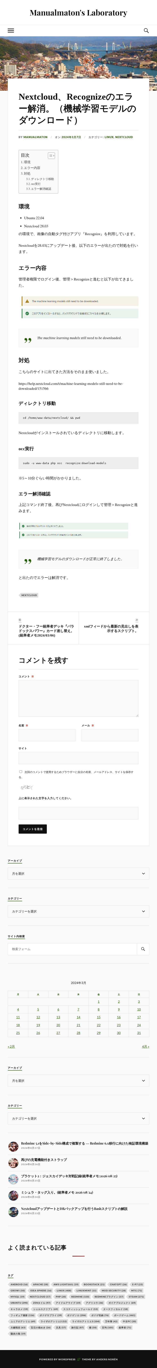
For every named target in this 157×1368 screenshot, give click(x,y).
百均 (107, 1327)
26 (38, 1033)
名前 (23, 725)
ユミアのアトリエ (23, 1321)
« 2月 (11, 1046)
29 (99, 1033)
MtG (136, 1290)
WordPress (66, 1359)
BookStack (94, 1284)
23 (119, 1025)
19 (38, 1025)
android (19, 1284)
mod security (114, 1290)
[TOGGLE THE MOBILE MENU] (11, 30)
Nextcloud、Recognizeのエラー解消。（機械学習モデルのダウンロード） (77, 108)
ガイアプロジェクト (122, 1302)
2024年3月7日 (71, 137)
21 (78, 1025)
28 (78, 1033)
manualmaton (36, 137)
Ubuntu (19, 1302)
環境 (27, 162)
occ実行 (36, 184)
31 (139, 1033)
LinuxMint (86, 1290)
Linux (109, 137)
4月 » (145, 1046)
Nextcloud (29, 595)
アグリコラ (94, 1302)
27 (58, 1033)
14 (78, 1017)
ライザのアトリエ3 (86, 1321)
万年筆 (111, 1321)
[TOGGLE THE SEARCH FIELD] (146, 30)
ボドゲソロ (76, 1315)
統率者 (125, 1327)
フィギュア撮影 (22, 1315)
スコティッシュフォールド (80, 1309)
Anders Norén (107, 1359)
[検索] (143, 949)
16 (119, 1017)
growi (18, 1290)
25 (18, 1033)
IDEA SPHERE (41, 1290)
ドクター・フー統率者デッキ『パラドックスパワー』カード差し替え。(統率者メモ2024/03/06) (46, 630)
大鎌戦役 (18, 1327)
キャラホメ (19, 1309)
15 (99, 1017)
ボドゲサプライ (51, 1315)
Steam (136, 1296)
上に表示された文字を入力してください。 (46, 798)
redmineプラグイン (109, 1296)
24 (139, 1025)
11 (18, 1017)
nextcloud (124, 137)
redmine (80, 1296)
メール (88, 725)
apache (40, 1284)
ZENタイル (41, 1302)
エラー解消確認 (41, 189)
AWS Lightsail (66, 1284)
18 (18, 1025)
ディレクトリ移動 (42, 179)
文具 (61, 1327)
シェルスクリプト (45, 1309)
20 (58, 1025)
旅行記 (77, 1327)
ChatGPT (118, 1284)
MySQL (18, 1296)
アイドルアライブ (68, 1302)
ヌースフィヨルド (115, 1309)
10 (139, 1009)
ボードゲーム (124, 1315)
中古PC (129, 1321)
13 (58, 1017)
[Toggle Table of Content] (49, 155)
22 (99, 1025)
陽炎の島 (18, 1333)
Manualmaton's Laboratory (78, 12)
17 (139, 1017)
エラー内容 (32, 167)
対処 (27, 173)
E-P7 (137, 1284)
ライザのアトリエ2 (54, 1321)
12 (38, 1017)
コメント (26, 676)
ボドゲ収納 (100, 1315)
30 (119, 1033)
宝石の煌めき (41, 1327)
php (61, 1296)
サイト (23, 748)
